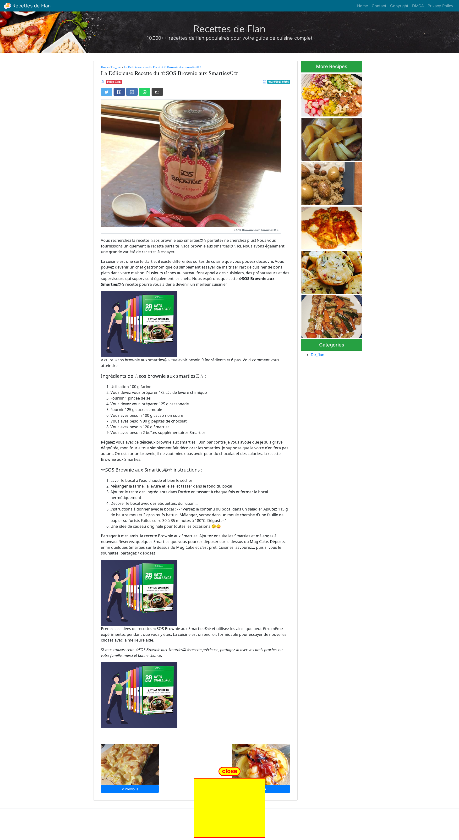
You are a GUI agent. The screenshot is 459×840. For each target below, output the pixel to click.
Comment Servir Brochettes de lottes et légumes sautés (330, 315)
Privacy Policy (440, 5)
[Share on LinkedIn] (132, 92)
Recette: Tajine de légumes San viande (329, 138)
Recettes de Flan (31, 6)
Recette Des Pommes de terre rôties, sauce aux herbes (327, 182)
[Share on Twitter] (106, 92)
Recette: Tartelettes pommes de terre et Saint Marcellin (261, 763)
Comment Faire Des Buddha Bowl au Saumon (330, 93)
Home (362, 5)
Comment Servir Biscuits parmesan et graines (327, 271)
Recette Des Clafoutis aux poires (130, 763)
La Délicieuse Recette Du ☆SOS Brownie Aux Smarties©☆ (163, 67)
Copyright (399, 5)
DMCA (418, 5)
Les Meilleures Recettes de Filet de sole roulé (329, 226)
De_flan (116, 67)
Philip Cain (114, 82)
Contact (379, 5)
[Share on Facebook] (119, 92)
